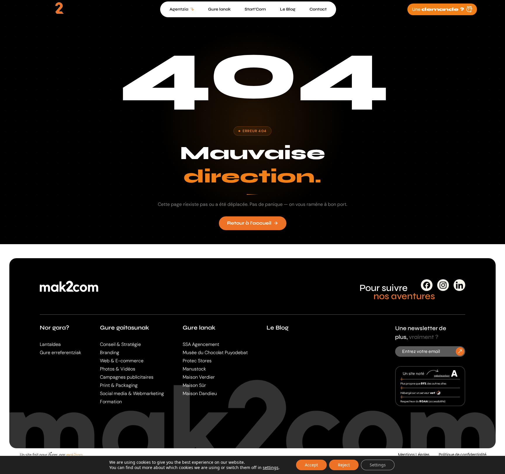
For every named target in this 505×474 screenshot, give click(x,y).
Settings (378, 465)
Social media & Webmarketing (132, 393)
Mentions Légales (413, 454)
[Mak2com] (58, 10)
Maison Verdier (199, 377)
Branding (109, 352)
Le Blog (277, 327)
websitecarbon (441, 375)
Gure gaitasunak (124, 327)
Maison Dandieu (200, 393)
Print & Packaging (119, 385)
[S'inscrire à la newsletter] (460, 351)
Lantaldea (50, 344)
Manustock (194, 369)
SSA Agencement (201, 344)
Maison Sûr (194, 385)
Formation (111, 402)
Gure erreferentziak (60, 352)
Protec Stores (197, 361)
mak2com (74, 454)
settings (271, 467)
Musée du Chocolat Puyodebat (215, 352)
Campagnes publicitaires (126, 377)
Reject (344, 465)
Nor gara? (54, 327)
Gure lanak (199, 327)
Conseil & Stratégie (120, 344)
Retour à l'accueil (249, 223)
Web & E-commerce (121, 361)
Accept (311, 465)
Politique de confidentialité (462, 454)
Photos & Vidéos (117, 369)
